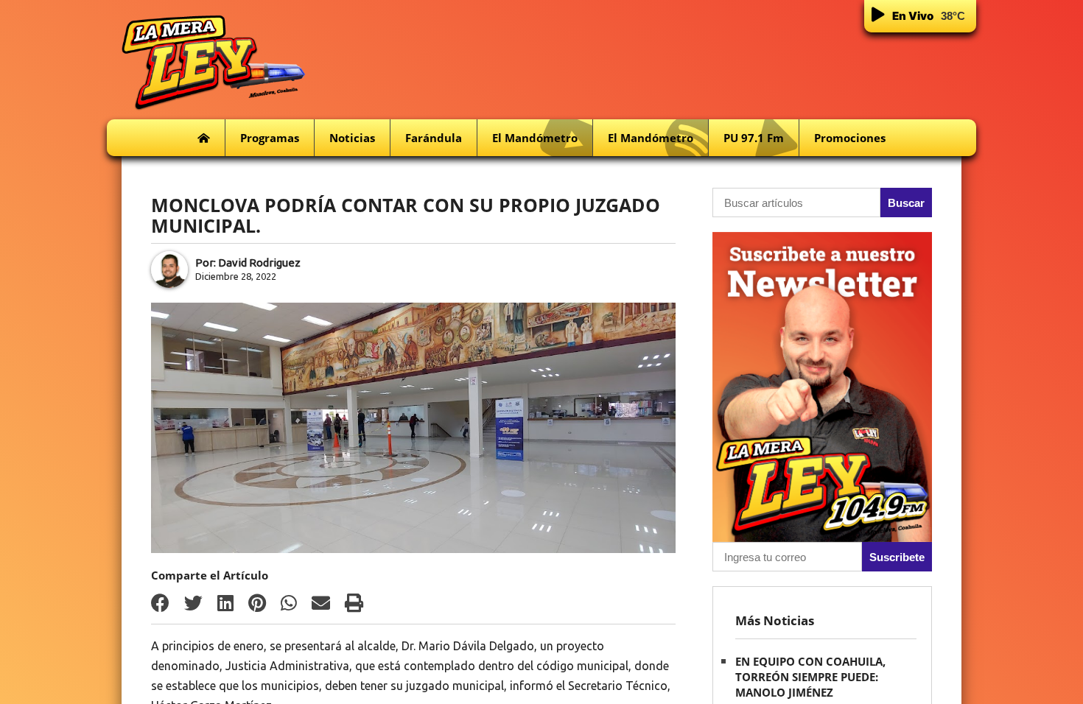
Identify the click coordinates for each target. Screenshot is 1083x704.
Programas (269, 137)
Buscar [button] (906, 203)
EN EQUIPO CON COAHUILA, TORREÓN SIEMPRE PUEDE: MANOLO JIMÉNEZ (810, 677)
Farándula (433, 137)
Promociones (850, 137)
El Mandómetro (535, 137)
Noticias (352, 137)
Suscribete (897, 557)
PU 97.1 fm (753, 137)
